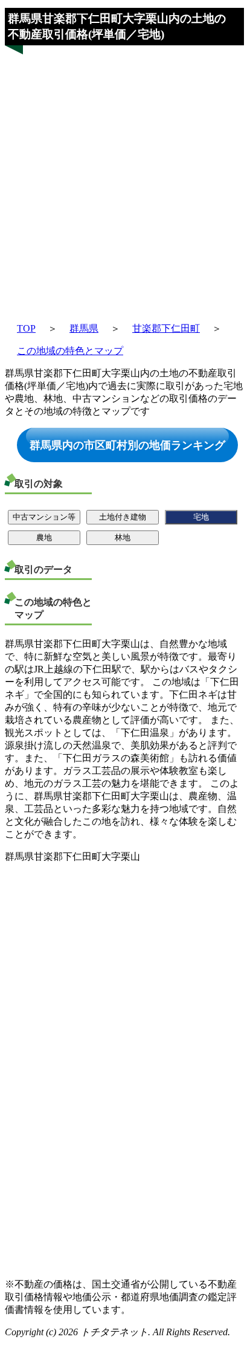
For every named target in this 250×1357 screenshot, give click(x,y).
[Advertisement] (124, 177)
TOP (26, 328)
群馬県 (83, 328)
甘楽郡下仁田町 (166, 328)
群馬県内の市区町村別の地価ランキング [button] (127, 444)
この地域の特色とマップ (70, 351)
